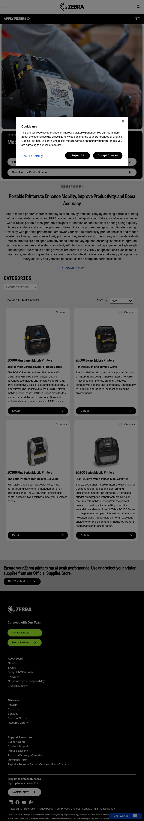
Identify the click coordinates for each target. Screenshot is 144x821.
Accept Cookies (108, 155)
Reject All (77, 155)
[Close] (123, 121)
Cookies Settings (32, 156)
